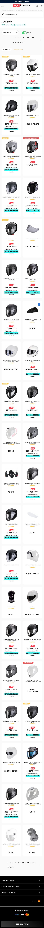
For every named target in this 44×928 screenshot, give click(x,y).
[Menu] (2, 6)
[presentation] (5, 2)
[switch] (24, 32)
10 (28, 38)
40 (18, 42)
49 (23, 42)
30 (13, 42)
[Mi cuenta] (37, 6)
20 (33, 38)
